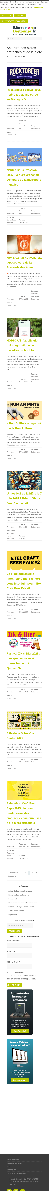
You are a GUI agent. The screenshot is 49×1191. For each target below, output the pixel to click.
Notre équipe (11, 1169)
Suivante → (12, 876)
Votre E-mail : (13, 962)
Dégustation (12, 915)
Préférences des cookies (13, 21)
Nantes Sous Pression (11, 221)
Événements (35, 128)
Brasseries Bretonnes (14, 1163)
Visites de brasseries (16, 911)
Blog (8, 1166)
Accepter (6, 15)
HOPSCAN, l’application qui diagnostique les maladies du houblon (23, 345)
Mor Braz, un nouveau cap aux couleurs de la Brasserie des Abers (24, 262)
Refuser (19, 15)
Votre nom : (12, 951)
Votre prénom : (13, 941)
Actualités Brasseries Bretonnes (35, 296)
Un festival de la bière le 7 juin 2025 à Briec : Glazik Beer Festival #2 (24, 498)
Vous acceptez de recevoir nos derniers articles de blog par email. (22, 977)
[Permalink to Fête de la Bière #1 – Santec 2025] (24, 720)
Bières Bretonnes (13, 1159)
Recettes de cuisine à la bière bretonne (22, 903)
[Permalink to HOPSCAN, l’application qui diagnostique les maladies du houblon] (24, 327)
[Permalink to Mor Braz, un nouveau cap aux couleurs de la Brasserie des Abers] (24, 244)
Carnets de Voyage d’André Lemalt (21, 907)
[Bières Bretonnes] (24, 30)
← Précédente (13, 873)
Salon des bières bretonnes (10, 535)
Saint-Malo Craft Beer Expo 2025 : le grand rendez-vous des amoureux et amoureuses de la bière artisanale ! (24, 813)
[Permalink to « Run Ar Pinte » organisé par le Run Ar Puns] (24, 410)
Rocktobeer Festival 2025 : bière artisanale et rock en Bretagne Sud (24, 94)
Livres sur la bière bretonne (18, 895)
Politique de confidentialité (16, 1173)
